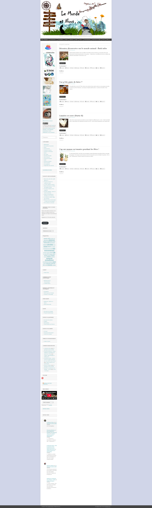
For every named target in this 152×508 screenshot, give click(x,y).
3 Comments (73, 83)
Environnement (87, 39)
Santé (76, 39)
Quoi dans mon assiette (48, 311)
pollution (49, 256)
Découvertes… (53, 39)
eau (54, 248)
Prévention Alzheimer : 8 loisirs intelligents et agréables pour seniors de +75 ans (50, 352)
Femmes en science (48, 150)
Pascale (52, 125)
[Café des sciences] (48, 49)
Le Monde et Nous (63, 50)
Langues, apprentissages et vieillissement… (51, 435)
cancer (45, 244)
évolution (54, 265)
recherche (49, 258)
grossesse (48, 252)
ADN (49, 238)
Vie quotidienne (47, 164)
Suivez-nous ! (46, 408)
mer (48, 253)
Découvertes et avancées (49, 145)
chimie (45, 246)
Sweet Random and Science (49, 324)
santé (54, 261)
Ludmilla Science (47, 283)
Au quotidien (60, 39)
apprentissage (50, 241)
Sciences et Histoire (47, 161)
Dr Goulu (45, 331)
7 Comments (73, 117)
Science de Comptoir (48, 334)
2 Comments (73, 50)
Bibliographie (46, 144)
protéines (53, 256)
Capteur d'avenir (47, 341)
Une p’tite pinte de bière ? (70, 82)
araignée (54, 241)
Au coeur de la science (48, 319)
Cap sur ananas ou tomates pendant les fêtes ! (79, 149)
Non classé (46, 154)
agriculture (52, 238)
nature (54, 253)
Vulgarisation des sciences (49, 165)
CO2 (51, 246)
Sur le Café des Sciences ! (47, 384)
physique (45, 256)
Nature (66, 39)
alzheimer (45, 241)
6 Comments (73, 150)
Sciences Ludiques (47, 365)
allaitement (52, 240)
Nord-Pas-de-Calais (96, 39)
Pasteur (53, 255)
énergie (49, 265)
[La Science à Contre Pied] (49, 84)
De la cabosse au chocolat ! (49, 202)
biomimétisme (52, 242)
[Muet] (53, 398)
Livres (103, 39)
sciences (48, 263)
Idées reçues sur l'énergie (49, 292)
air (54, 238)
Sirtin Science (46, 322)
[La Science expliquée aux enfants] (47, 105)
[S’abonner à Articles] (42, 378)
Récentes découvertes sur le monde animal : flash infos (83, 48)
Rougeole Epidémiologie (48, 312)
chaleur (54, 244)
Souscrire (45, 223)
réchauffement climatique (47, 261)
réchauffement (49, 260)
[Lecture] (43, 398)
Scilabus (45, 321)
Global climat (46, 272)
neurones (46, 255)
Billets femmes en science (48, 120)
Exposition (44, 252)
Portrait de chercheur (48, 158)
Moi (107, 39)
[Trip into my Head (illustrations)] (47, 118)
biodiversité (46, 242)
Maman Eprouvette (47, 304)
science (44, 263)
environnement (49, 250)
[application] (49, 395)
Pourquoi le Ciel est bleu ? (49, 332)
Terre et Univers (47, 162)
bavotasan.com (107, 506)
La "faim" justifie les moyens (49, 184)
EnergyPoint (46, 291)
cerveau (50, 244)
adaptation (46, 238)
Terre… (80, 39)
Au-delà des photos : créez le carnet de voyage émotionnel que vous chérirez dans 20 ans (50, 359)
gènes (51, 252)
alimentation (46, 240)
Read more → (62, 63)
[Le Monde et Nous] (76, 17)
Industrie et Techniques (48, 151)
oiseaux (49, 255)
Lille (54, 252)
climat (49, 246)
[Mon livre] (49, 67)
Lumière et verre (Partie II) (71, 116)
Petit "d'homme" (47, 157)
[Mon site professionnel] (49, 75)
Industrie (71, 39)
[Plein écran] (55, 398)
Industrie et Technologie (48, 294)
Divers (45, 147)
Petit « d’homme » (45, 39)
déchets (54, 246)
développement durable (47, 248)
